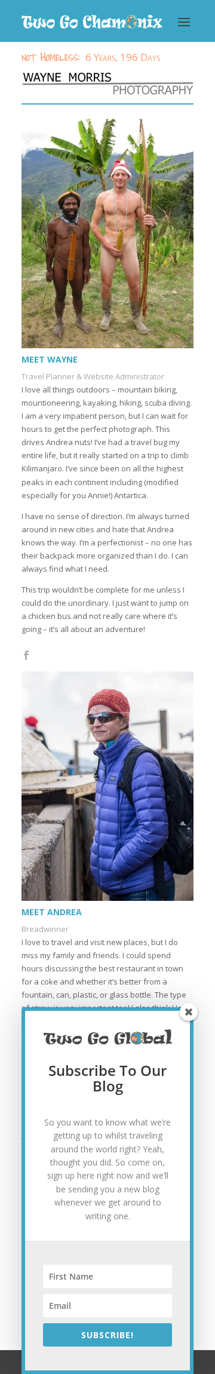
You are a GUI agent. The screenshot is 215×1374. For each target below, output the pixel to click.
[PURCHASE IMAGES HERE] (108, 83)
